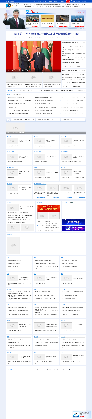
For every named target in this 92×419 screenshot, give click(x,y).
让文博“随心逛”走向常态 (13, 177)
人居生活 (30, 6)
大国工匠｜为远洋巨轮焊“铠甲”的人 (43, 145)
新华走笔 (52, 234)
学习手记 (51, 26)
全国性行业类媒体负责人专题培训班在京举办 (18, 113)
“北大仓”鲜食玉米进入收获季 (68, 344)
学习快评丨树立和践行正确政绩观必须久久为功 (63, 37)
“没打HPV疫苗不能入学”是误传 (47, 309)
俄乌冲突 (45, 237)
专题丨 (63, 77)
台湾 (43, 4)
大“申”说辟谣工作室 (41, 197)
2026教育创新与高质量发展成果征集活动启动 (45, 270)
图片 (76, 4)
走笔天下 (57, 234)
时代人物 (51, 230)
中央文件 (83, 4)
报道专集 (81, 12)
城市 (54, 6)
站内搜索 (78, 1)
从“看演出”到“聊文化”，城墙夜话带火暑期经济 (72, 306)
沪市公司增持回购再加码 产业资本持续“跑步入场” (73, 356)
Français (25, 384)
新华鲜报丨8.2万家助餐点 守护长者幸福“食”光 (18, 219)
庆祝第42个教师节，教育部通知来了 (43, 267)
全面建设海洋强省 (75, 23)
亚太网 (76, 6)
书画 (66, 4)
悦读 (68, 6)
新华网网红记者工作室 (39, 183)
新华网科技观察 (37, 151)
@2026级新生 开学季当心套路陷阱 (42, 177)
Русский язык (40, 384)
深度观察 (9, 209)
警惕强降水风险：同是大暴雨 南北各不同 (75, 79)
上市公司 (79, 6)
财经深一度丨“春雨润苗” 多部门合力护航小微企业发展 (20, 222)
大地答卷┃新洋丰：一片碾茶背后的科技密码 (18, 325)
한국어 (56, 384)
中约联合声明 (82, 42)
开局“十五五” (41, 228)
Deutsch (63, 384)
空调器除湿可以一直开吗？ (14, 193)
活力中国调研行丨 (48, 84)
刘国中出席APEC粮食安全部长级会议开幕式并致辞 (19, 100)
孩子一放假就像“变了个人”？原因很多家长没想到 (73, 177)
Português (71, 384)
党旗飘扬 (40, 230)
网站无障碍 (63, 1)
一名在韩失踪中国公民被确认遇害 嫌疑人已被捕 (72, 100)
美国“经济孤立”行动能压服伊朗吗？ (73, 86)
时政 (30, 4)
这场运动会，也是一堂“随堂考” (32, 84)
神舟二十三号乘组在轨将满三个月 (69, 274)
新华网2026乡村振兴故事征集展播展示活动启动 (72, 321)
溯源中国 (51, 6)
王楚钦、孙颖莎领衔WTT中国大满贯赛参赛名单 (45, 107)
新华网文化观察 (65, 151)
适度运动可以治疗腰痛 (78, 292)
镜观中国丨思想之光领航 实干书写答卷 (18, 70)
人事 (32, 4)
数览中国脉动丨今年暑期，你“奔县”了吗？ (71, 325)
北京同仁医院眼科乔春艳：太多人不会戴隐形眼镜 (46, 328)
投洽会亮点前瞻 (65, 74)
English (10, 384)
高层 (28, 4)
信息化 (34, 6)
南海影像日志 (49, 232)
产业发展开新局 (41, 232)
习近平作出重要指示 (19, 37)
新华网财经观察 (10, 151)
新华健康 (63, 167)
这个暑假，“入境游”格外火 (52, 172)
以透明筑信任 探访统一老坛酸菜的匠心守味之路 (18, 328)
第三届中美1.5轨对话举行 (13, 107)
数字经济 (37, 6)
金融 (24, 6)
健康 (68, 4)
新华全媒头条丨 (23, 214)
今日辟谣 (37, 309)
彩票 (62, 6)
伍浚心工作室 (82, 197)
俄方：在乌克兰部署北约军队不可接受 (64, 90)
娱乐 (64, 6)
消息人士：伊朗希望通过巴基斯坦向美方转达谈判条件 (26, 90)
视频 (74, 4)
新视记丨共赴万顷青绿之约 (13, 84)
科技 (55, 4)
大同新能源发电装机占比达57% (15, 356)
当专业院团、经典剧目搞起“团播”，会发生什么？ (73, 161)
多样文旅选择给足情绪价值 (41, 359)
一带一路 (73, 6)
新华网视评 (9, 136)
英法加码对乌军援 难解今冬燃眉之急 (70, 110)
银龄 (48, 6)
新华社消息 (40, 234)
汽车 (26, 6)
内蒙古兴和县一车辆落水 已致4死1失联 (43, 113)
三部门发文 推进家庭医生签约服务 (42, 306)
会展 (60, 6)
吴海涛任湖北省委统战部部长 (14, 267)
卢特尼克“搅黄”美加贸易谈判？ (47, 90)
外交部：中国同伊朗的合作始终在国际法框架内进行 (73, 82)
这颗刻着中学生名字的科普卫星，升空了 (44, 97)
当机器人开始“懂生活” (51, 156)
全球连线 (50, 4)
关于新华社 (34, 1)
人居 (35, 335)
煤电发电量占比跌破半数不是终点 (15, 353)
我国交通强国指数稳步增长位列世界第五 (44, 100)
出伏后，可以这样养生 (67, 297)
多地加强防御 (73, 77)
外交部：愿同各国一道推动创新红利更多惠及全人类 (73, 97)
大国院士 (56, 230)
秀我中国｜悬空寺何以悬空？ (68, 312)
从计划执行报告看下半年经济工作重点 (70, 62)
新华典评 (47, 234)
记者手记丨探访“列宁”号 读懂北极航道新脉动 (18, 224)
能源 (58, 6)
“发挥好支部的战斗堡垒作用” (62, 23)
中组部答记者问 (79, 59)
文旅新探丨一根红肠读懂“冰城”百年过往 (17, 229)
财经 (37, 4)
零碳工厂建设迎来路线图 (67, 270)
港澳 (41, 4)
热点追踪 (36, 167)
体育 (61, 4)
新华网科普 (9, 183)
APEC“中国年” (55, 228)
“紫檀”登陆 (67, 77)
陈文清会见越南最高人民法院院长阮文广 (17, 103)
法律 (80, 4)
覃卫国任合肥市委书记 (13, 274)
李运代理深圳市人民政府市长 (14, 270)
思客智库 (46, 4)
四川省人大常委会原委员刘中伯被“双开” (43, 110)
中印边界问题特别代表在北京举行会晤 (16, 97)
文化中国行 (45, 230)
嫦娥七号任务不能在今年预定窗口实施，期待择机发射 (52, 194)
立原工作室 (56, 197)
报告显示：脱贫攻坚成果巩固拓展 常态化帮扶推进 (73, 70)
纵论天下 (40, 237)
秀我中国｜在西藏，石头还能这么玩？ (70, 309)
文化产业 (83, 6)
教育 (53, 4)
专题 (76, 37)
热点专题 (39, 209)
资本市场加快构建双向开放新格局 (69, 353)
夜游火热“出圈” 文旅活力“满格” (42, 353)
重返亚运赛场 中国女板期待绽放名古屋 (21, 227)
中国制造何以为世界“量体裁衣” (70, 119)
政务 (78, 4)
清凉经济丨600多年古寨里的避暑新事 (70, 328)
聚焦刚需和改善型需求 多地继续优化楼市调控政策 (46, 344)
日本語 (49, 384)
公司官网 (15, 5)
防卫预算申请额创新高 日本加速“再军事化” (71, 145)
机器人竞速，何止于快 (13, 145)
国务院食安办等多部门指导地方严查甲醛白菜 (45, 312)
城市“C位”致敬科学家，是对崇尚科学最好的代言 (23, 119)
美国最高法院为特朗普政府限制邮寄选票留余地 (72, 113)
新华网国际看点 (65, 136)
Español (17, 384)
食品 (28, 6)
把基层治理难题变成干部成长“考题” (46, 119)
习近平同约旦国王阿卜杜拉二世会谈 (70, 42)
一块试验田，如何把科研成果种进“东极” (15, 132)
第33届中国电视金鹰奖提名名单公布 (43, 103)
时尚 (66, 6)
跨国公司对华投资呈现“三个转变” (77, 74)
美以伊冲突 (50, 237)
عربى (32, 384)
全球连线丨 (10, 227)
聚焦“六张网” (48, 228)
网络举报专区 (84, 1)
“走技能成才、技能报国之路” (47, 23)
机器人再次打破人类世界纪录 (14, 344)
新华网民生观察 (10, 167)
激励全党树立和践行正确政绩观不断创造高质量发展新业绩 (38, 37)
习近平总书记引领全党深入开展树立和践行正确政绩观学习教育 (46, 33)
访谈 (72, 4)
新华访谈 (36, 136)
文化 (63, 4)
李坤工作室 (69, 197)
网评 (39, 4)
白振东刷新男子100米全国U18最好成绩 (71, 376)
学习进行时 (25, 4)
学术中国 (41, 6)
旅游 (56, 6)
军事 (70, 4)
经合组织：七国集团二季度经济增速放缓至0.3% (72, 107)
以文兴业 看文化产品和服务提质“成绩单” (71, 66)
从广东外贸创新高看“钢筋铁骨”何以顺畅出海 (18, 161)
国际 (34, 4)
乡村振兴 (45, 6)
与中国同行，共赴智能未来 (41, 161)
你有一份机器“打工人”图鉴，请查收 (70, 267)
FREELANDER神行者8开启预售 (42, 297)
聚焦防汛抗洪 (56, 232)
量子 (59, 4)
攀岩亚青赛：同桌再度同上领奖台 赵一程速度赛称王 (78, 371)
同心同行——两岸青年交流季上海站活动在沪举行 (19, 110)
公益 (70, 6)
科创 (57, 4)
